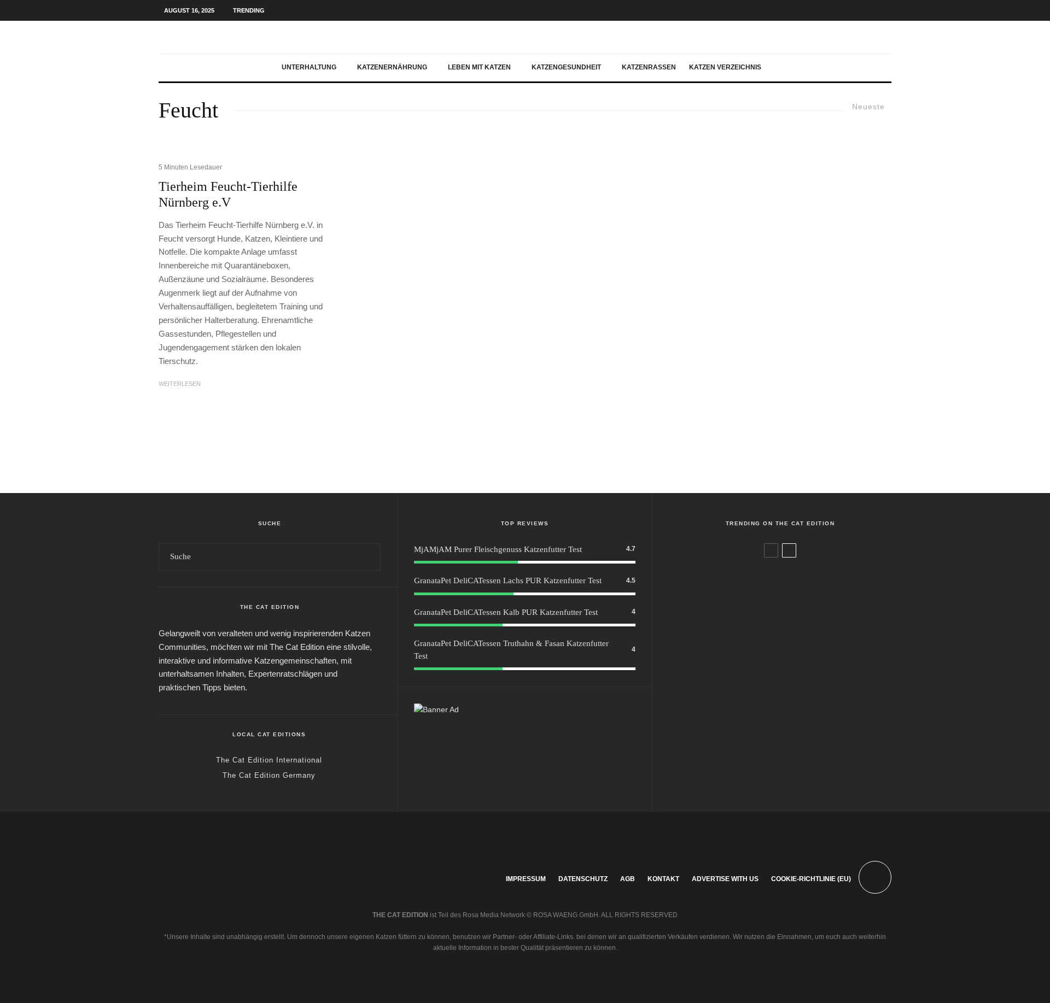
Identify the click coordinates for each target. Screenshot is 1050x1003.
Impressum (526, 879)
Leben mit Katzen (479, 67)
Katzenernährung (392, 67)
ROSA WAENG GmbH (565, 915)
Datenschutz (583, 879)
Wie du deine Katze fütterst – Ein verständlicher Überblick (796, 738)
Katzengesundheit (566, 67)
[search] (368, 557)
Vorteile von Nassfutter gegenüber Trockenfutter (797, 633)
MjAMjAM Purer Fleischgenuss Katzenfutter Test (498, 549)
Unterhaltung (309, 67)
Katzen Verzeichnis (725, 67)
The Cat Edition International (269, 760)
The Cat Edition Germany (269, 775)
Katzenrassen (649, 67)
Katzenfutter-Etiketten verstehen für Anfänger (793, 686)
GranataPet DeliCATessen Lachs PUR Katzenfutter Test (508, 580)
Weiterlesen (180, 383)
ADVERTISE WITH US (725, 879)
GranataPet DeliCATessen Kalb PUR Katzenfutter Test (506, 612)
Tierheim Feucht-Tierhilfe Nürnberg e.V (228, 194)
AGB (627, 879)
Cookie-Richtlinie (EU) (811, 879)
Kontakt (663, 879)
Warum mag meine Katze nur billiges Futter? (791, 581)
